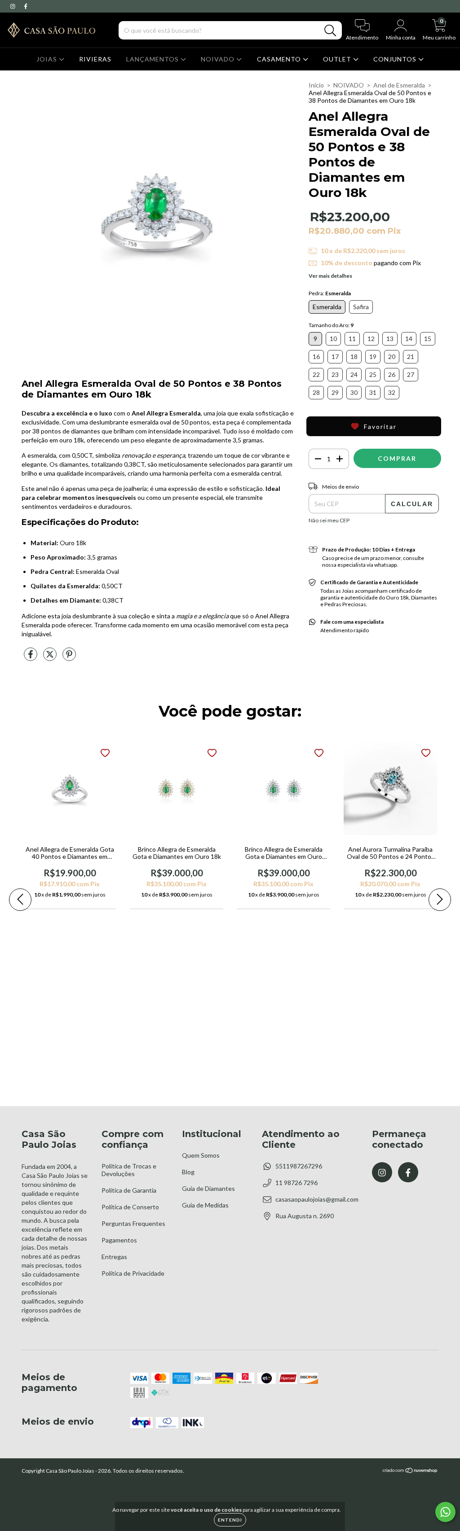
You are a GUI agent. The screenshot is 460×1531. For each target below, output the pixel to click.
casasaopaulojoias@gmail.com (316, 1199)
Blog (188, 1172)
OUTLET (338, 59)
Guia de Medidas (205, 1205)
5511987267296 (298, 1166)
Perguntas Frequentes (133, 1223)
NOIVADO (218, 59)
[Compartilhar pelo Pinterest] (69, 657)
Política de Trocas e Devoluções (129, 1169)
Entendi (230, 1519)
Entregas (114, 1256)
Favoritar (380, 426)
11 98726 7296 (296, 1182)
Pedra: (330, 293)
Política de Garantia (129, 1190)
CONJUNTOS (395, 59)
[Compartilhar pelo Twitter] (50, 657)
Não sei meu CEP (329, 520)
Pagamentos (119, 1240)
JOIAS (47, 59)
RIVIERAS (95, 59)
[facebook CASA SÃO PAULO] (25, 6)
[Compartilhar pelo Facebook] (31, 657)
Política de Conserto (130, 1207)
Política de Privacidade (133, 1273)
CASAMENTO (280, 59)
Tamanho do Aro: (331, 325)
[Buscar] (330, 30)
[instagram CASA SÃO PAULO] (13, 6)
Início (316, 85)
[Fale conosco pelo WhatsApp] (445, 1512)
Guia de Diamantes (208, 1188)
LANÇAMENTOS (153, 59)
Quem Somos (201, 1155)
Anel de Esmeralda (399, 85)
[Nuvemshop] (410, 1471)
